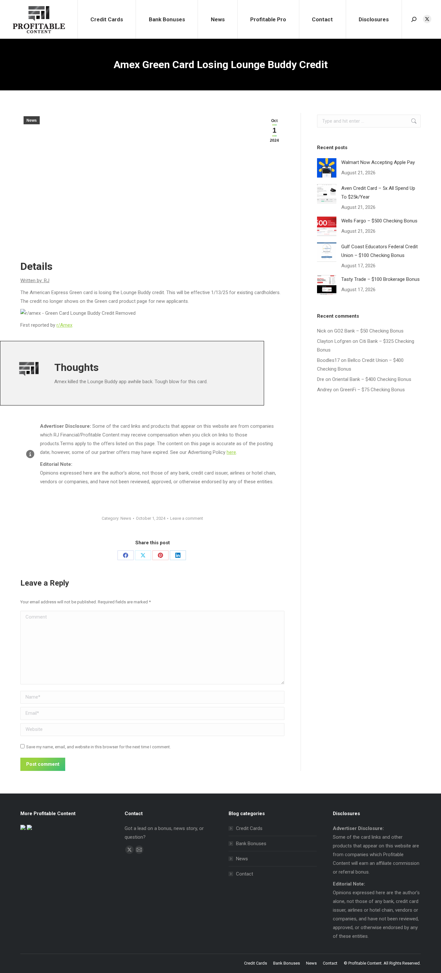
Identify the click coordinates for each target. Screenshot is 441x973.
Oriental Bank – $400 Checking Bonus (371, 379)
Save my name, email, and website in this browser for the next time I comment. (98, 746)
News (31, 120)
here (231, 452)
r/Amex (64, 325)
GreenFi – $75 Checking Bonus (372, 390)
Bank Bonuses (251, 843)
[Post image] (326, 168)
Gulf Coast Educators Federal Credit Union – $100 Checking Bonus (379, 251)
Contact (244, 874)
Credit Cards (249, 828)
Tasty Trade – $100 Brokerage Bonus (380, 279)
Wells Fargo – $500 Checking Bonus (379, 221)
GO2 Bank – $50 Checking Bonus (369, 331)
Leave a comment (186, 518)
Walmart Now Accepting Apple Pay (378, 162)
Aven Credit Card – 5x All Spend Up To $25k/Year (378, 192)
